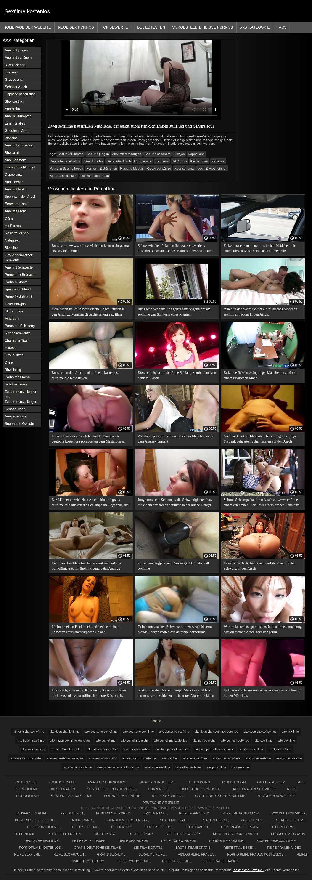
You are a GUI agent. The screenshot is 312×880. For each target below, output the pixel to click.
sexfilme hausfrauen (94, 176)
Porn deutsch (214, 820)
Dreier (9, 362)
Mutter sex (104, 834)
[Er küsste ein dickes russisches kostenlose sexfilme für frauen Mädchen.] (263, 685)
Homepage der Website (27, 27)
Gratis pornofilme (157, 782)
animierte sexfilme (195, 758)
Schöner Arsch (16, 87)
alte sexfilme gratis (33, 749)
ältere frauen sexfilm (136, 749)
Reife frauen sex (239, 847)
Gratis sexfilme (111, 854)
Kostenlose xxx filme (71, 796)
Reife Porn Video (194, 813)
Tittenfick (25, 834)
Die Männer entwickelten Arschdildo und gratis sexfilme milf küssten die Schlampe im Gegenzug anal (91, 502)
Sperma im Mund (18, 289)
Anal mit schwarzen (19, 145)
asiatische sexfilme (157, 767)
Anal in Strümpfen (18, 116)
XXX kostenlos (158, 827)
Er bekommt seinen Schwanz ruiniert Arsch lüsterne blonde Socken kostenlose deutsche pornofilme (175, 629)
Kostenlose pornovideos (112, 789)
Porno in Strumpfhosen (66, 168)
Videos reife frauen (196, 854)
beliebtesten (151, 27)
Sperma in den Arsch (20, 196)
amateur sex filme (251, 749)
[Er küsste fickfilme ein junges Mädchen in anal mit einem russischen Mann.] (263, 367)
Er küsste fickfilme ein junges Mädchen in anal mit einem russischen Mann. (260, 375)
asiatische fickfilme (289, 758)
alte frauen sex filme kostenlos (70, 740)
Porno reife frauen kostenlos (255, 854)
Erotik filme (154, 813)
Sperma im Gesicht (19, 423)
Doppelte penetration (20, 94)
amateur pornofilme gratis (172, 749)
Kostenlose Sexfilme (248, 870)
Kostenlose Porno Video (235, 834)
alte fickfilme (290, 731)
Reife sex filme (175, 861)
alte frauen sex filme (30, 740)
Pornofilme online (122, 796)
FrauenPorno (79, 820)
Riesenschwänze (18, 333)
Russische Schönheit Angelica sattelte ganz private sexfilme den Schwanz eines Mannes (174, 311)
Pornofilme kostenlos (126, 820)
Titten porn (199, 782)
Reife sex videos (168, 796)
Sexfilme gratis (174, 820)
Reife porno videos (178, 841)
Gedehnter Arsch (17, 131)
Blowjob (179, 154)
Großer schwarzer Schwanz (18, 257)
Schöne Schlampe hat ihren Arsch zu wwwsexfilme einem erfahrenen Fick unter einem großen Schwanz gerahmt (261, 503)
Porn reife (158, 789)
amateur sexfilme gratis (25, 758)
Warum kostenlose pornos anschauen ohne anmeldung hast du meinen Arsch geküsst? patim (263, 629)
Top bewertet (115, 27)
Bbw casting (14, 101)
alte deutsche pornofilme (101, 731)
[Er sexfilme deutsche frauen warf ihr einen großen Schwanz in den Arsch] (263, 558)
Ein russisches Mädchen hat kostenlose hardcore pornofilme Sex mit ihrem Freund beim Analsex (86, 565)
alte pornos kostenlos (235, 740)
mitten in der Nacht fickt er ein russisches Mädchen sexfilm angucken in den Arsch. (260, 311)
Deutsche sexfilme (160, 803)
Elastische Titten (17, 340)
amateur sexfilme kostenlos (65, 758)
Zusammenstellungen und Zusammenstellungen (21, 397)
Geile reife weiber (183, 834)
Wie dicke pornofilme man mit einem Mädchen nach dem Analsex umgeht (175, 438)
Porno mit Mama (17, 377)
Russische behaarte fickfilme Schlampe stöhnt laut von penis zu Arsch (177, 375)
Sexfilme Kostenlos (240, 813)
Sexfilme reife (152, 854)
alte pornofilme (105, 740)
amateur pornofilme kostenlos (214, 749)
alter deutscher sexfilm (102, 749)
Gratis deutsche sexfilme (220, 796)
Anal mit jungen (16, 50)
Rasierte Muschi (17, 233)
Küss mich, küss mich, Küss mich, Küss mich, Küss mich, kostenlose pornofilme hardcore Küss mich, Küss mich (89, 693)
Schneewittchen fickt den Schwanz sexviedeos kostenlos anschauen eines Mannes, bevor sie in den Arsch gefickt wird (175, 249)
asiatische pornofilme (77, 767)
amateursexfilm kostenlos (139, 758)
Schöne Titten (15, 409)
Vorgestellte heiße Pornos (202, 27)
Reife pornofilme (133, 861)
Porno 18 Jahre (16, 282)
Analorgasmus (15, 416)
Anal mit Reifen (16, 189)
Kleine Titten (14, 311)
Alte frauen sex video (254, 789)
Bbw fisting (13, 370)
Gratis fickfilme (290, 820)
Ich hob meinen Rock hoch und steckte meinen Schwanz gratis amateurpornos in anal (85, 629)
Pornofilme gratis (288, 834)
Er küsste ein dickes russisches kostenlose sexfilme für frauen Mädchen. (262, 692)
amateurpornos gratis (103, 758)
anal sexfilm (170, 758)
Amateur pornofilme (107, 782)
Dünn (9, 218)
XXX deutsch (251, 820)
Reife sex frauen (68, 854)
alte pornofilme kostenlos (170, 740)
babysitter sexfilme (188, 767)
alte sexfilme (286, 740)
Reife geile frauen (64, 834)
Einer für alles (15, 123)
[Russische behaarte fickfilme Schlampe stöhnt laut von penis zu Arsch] (177, 367)
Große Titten (14, 355)
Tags (282, 27)
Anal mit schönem (18, 57)
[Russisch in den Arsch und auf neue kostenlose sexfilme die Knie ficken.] (91, 367)
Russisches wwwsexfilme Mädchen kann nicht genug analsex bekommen (90, 248)
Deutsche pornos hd (200, 789)
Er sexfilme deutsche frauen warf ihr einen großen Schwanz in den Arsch (260, 565)
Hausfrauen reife (31, 813)
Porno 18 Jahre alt (18, 296)
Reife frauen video (284, 847)
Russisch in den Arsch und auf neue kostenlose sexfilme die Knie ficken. (85, 375)
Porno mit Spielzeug (20, 326)
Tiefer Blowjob (15, 304)
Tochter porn (141, 834)
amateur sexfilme (279, 749)
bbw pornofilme (216, 767)
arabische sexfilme (258, 758)
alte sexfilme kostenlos (66, 749)
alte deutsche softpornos (260, 731)
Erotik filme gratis (192, 847)
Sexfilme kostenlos (27, 11)
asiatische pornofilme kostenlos (118, 767)
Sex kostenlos (61, 782)
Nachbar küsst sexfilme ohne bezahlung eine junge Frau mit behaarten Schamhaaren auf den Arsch (260, 438)
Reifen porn (234, 782)
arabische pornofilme (226, 758)
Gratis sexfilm (271, 782)
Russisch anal (15, 65)
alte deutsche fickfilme (64, 731)
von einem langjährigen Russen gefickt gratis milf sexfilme (173, 565)
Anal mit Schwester (19, 267)
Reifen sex (26, 782)
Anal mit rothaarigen (126, 154)
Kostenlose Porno (113, 813)
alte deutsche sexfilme (174, 731)
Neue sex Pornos (76, 27)
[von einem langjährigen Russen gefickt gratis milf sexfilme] (177, 558)
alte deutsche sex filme (138, 731)
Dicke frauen (62, 789)
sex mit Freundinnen (212, 168)
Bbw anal (12, 152)
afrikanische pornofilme (28, 731)
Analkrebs (12, 109)
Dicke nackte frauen (239, 827)
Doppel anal (13, 174)
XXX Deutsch (72, 813)
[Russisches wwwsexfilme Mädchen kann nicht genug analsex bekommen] (91, 240)
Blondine (11, 138)
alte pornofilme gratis (134, 740)
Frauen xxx (121, 827)
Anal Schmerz (15, 160)
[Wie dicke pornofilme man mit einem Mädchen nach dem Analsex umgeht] (177, 431)
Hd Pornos (13, 226)
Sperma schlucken (63, 176)
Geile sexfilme (85, 827)
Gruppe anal (14, 79)
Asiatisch (12, 318)
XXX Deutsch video (288, 813)
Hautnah (11, 348)
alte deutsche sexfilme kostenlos (216, 731)
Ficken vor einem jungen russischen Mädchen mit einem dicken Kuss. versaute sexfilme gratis (259, 248)
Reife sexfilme (27, 854)
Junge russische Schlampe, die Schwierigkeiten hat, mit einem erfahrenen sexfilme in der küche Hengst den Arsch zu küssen (175, 503)
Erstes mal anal (16, 204)
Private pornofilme (276, 796)
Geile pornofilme (43, 827)
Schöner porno (16, 384)
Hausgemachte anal (20, 167)
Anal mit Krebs (16, 211)
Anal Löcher (14, 182)
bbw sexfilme (240, 767)
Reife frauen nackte (220, 861)
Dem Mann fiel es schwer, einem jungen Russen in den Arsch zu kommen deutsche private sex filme (88, 311)
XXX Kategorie (255, 27)
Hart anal (11, 72)
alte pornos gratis (204, 740)
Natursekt (12, 240)
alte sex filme (263, 740)
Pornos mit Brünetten (20, 274)
